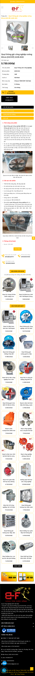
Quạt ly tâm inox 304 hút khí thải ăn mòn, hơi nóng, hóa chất (8, 455)
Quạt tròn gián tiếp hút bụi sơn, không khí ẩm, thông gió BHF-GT (9, 481)
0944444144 (20, 1)
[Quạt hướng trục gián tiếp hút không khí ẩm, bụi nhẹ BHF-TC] (26, 521)
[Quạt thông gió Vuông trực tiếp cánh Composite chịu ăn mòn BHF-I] (26, 495)
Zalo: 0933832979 (8, 657)
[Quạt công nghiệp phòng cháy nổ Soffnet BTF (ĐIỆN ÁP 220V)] (26, 444)
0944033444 (10, 263)
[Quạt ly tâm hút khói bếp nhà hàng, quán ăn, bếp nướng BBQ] (26, 393)
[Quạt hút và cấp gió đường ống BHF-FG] (26, 367)
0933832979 (9, 257)
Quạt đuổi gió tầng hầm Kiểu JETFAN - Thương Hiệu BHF (26, 557)
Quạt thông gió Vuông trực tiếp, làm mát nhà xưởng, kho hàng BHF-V (9, 532)
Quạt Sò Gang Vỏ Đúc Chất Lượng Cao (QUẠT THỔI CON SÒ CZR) (9, 295)
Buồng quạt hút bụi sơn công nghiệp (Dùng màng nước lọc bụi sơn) (26, 481)
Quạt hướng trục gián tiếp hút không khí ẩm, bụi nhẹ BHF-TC (26, 532)
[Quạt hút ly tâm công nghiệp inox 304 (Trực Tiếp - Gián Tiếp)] (8, 367)
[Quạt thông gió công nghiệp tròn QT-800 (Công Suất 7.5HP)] (26, 316)
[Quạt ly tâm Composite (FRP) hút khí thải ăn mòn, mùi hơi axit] (8, 418)
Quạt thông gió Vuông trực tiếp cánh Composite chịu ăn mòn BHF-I (26, 506)
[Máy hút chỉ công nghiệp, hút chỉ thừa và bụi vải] (8, 495)
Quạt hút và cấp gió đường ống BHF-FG (26, 378)
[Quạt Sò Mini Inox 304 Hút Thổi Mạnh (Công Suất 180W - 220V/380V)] (26, 284)
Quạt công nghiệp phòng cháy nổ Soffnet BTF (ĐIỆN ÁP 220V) (26, 455)
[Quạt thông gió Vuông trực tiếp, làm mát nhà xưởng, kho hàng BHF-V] (8, 521)
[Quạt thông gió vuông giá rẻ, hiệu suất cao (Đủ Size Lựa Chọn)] (26, 342)
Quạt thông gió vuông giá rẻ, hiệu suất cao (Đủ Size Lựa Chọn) (26, 353)
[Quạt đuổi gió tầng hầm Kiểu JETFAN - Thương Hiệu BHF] (26, 546)
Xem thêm (17, 249)
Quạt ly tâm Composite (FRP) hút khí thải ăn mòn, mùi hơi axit (8, 430)
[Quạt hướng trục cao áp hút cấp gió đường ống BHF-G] (8, 546)
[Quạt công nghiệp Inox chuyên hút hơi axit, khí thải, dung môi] (26, 418)
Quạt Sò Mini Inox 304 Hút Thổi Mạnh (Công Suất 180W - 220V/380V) (26, 295)
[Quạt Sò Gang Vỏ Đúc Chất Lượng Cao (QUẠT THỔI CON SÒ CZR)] (9, 284)
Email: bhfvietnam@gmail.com (11, 664)
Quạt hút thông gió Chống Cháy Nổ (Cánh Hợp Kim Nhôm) (9, 353)
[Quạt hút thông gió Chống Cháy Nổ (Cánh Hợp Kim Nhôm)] (8, 342)
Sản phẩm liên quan (17, 271)
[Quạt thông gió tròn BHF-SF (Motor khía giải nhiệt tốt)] (8, 393)
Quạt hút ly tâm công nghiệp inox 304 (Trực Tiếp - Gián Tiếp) (8, 378)
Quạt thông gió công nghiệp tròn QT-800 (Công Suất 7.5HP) (26, 327)
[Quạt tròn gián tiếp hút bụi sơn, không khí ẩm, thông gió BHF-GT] (8, 469)
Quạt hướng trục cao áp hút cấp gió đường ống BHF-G (8, 557)
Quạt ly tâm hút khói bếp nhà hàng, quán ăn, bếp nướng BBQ (26, 404)
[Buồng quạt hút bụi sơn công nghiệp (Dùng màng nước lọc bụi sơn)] (26, 469)
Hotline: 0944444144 (8, 660)
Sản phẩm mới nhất (17, 306)
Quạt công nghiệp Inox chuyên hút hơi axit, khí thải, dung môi (26, 430)
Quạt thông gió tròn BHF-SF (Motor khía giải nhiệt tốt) (9, 404)
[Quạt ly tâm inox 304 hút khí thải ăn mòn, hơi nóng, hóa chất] (8, 444)
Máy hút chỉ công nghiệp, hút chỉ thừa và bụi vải (9, 506)
